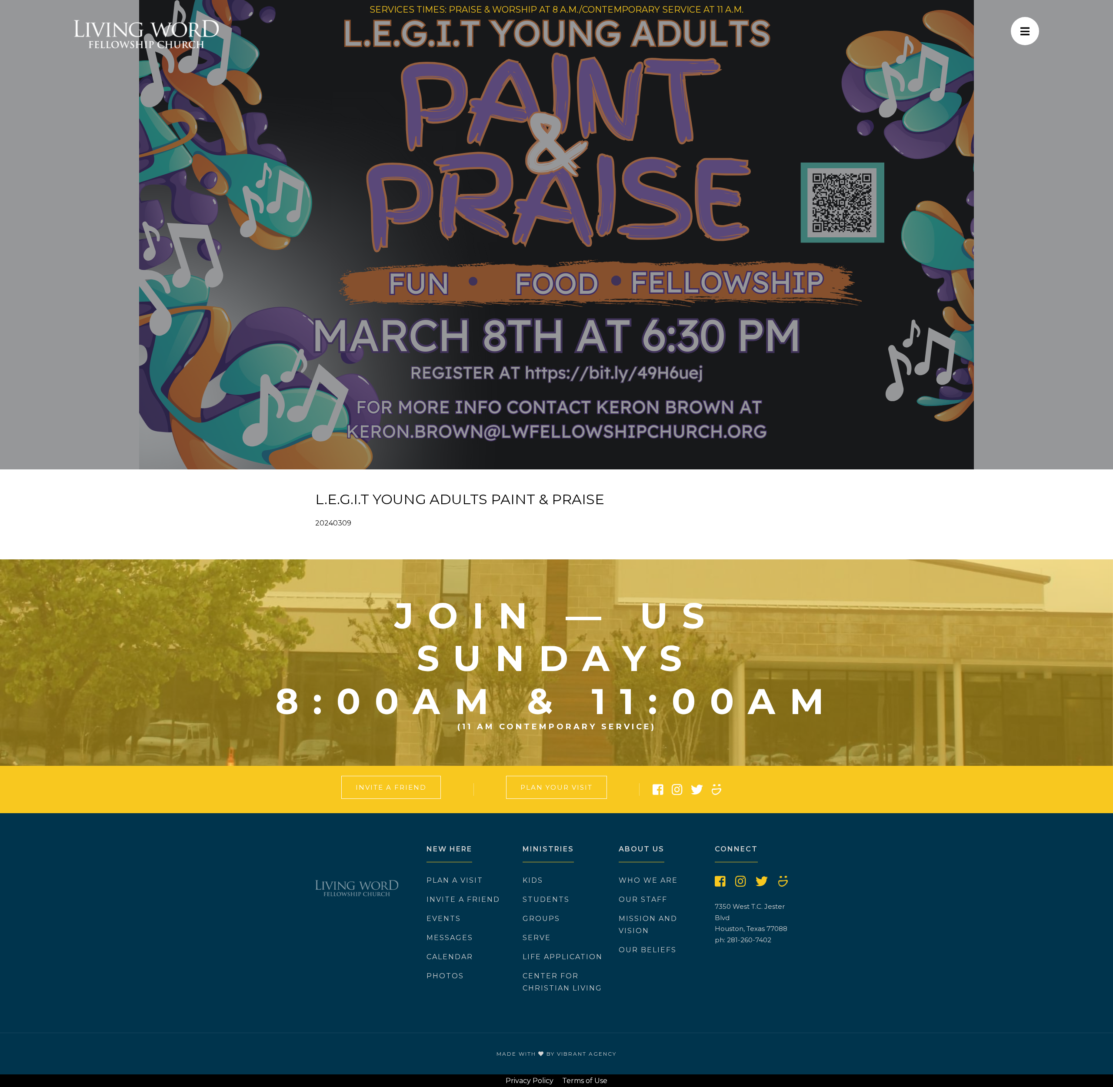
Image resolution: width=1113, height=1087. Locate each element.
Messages (450, 938)
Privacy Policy (529, 1081)
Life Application (563, 957)
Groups (541, 918)
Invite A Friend (391, 787)
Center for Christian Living (562, 982)
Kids (533, 880)
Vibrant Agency (586, 1053)
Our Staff (643, 899)
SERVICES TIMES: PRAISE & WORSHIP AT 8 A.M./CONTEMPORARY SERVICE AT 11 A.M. (556, 9)
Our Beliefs (647, 950)
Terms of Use (584, 1081)
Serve (537, 938)
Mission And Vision (648, 924)
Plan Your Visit (556, 787)
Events (444, 918)
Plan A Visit (455, 880)
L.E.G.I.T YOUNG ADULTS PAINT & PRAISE (459, 499)
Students (546, 899)
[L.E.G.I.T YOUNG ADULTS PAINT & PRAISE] (556, 234)
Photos (445, 976)
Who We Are (648, 880)
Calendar (450, 957)
